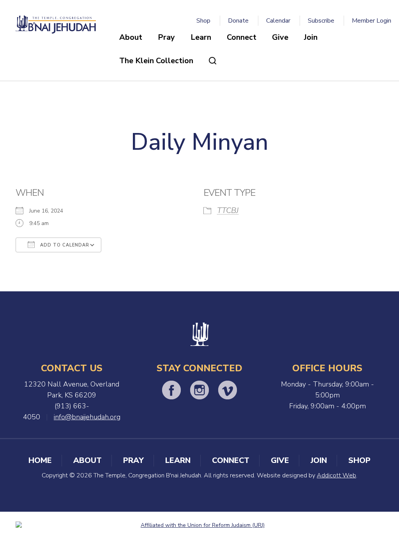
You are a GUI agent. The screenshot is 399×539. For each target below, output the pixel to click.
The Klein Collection (156, 60)
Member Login (371, 20)
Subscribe (321, 20)
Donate (238, 20)
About (130, 37)
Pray (166, 37)
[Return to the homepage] (56, 25)
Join (311, 37)
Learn (201, 37)
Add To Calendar (64, 245)
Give (280, 37)
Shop (203, 20)
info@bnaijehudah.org (87, 417)
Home (40, 460)
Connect (241, 37)
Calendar (278, 20)
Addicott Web (336, 475)
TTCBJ (227, 210)
